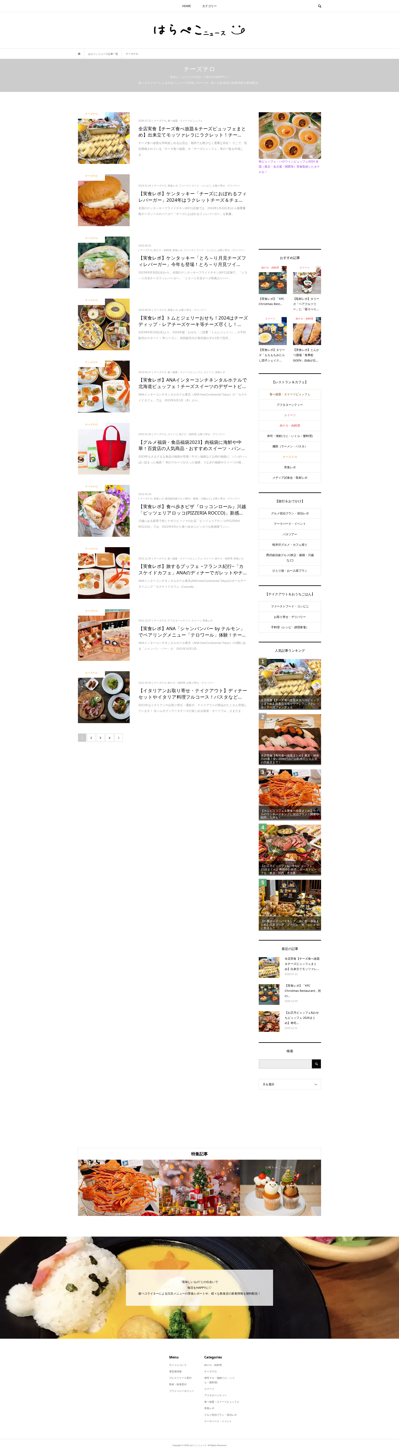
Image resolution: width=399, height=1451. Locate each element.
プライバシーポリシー (181, 1391)
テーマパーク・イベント (290, 523)
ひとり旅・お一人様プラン (289, 570)
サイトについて (178, 1365)
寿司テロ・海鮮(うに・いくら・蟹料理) (219, 1380)
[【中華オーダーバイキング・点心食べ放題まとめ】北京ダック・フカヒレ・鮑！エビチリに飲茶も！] (290, 905)
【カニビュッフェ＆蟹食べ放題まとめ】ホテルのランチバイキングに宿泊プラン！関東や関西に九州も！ (290, 814)
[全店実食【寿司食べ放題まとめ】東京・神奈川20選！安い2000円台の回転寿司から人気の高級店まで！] (290, 739)
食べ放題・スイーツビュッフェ (290, 394)
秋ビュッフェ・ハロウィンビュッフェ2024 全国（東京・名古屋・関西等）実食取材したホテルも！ (289, 166)
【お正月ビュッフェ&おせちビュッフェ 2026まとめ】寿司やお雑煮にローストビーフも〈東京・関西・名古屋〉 (289, 869)
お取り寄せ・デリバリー (290, 617)
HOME (186, 6)
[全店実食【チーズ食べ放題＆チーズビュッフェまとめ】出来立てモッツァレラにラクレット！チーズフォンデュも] (290, 684)
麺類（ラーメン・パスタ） (289, 446)
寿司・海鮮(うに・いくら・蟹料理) (290, 436)
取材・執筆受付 (178, 1384)
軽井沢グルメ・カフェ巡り (289, 544)
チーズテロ (290, 457)
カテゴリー (209, 6)
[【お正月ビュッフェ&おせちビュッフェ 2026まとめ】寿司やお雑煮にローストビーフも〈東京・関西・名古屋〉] (290, 850)
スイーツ (290, 415)
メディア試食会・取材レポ (289, 477)
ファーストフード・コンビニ (290, 606)
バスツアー (290, 534)
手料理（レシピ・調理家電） (290, 627)
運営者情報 (175, 1371)
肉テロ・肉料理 (290, 425)
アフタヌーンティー (290, 404)
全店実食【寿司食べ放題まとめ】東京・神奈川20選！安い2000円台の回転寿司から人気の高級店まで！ (290, 759)
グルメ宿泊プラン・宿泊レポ (290, 513)
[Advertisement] (290, 211)
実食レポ (290, 467)
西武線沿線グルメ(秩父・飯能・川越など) (290, 557)
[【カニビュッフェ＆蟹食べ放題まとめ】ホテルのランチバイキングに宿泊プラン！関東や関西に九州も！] (290, 794)
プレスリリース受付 (180, 1378)
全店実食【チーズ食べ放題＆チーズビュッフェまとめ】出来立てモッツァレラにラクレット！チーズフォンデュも (290, 703)
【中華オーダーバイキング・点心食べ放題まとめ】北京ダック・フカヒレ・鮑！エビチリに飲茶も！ (290, 924)
